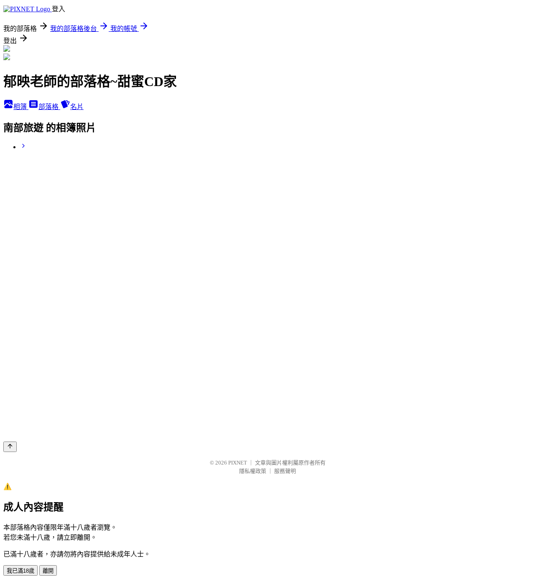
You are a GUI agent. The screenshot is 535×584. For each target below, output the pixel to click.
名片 (77, 106)
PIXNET (237, 463)
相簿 (20, 106)
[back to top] (10, 447)
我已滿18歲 (20, 571)
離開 (48, 571)
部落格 (49, 106)
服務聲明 (285, 471)
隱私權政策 (252, 471)
